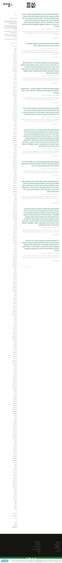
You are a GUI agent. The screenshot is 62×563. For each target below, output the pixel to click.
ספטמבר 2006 (14, 338)
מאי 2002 (15, 444)
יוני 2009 (15, 270)
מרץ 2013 (15, 179)
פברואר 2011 (15, 230)
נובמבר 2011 (15, 211)
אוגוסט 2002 (15, 438)
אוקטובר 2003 (15, 409)
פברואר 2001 (15, 474)
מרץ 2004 (15, 399)
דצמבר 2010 (15, 234)
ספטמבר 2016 (15, 93)
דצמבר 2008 (15, 283)
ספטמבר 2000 (14, 484)
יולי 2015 (15, 122)
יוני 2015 (15, 124)
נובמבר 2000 (15, 480)
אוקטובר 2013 (15, 165)
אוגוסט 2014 (15, 144)
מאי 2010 (15, 248)
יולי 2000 (15, 488)
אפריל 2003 (15, 421)
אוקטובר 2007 (15, 311)
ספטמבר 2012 (15, 191)
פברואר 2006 (15, 352)
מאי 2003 (15, 419)
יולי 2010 (15, 244)
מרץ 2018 (15, 57)
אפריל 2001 (15, 470)
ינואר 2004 (15, 403)
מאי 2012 (15, 199)
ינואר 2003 (15, 427)
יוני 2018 (15, 50)
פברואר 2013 (15, 181)
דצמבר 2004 (15, 380)
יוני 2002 (15, 442)
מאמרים (15, 517)
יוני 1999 (15, 503)
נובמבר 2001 (15, 456)
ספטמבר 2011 (15, 215)
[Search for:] (10, 14)
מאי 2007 (15, 321)
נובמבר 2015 (15, 114)
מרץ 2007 (15, 326)
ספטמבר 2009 (15, 264)
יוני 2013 (15, 173)
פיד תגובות (15, 526)
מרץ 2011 (15, 228)
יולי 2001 (15, 464)
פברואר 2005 (15, 376)
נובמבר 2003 (15, 407)
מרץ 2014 (15, 154)
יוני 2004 (15, 393)
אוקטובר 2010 (15, 238)
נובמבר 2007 (15, 309)
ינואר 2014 (15, 158)
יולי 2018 (15, 48)
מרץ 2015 (15, 130)
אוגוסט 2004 (15, 389)
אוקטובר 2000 (15, 482)
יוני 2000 (15, 491)
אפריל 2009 (15, 275)
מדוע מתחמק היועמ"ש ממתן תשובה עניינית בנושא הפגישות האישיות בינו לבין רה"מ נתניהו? (10, 36)
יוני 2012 (15, 197)
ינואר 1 (16, 509)
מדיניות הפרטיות (39, 561)
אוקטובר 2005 (15, 360)
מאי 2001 (15, 468)
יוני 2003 (15, 417)
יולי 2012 (15, 195)
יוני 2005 (15, 368)
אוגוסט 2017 (15, 71)
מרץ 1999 (15, 507)
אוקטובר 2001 (15, 458)
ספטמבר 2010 (15, 240)
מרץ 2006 (15, 350)
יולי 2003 (15, 415)
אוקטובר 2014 (15, 140)
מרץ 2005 (15, 374)
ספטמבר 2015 (15, 118)
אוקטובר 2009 (15, 262)
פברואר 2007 (15, 328)
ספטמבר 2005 (14, 362)
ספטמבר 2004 (14, 387)
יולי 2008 (15, 293)
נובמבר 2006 (15, 334)
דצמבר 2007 (15, 307)
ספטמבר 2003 (15, 411)
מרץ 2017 (15, 81)
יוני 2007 (15, 319)
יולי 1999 (15, 501)
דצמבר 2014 (15, 136)
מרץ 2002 (15, 448)
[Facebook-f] (9, 4)
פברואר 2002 (15, 450)
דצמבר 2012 (15, 185)
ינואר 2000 (15, 497)
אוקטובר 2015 (15, 116)
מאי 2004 (15, 395)
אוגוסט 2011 (15, 217)
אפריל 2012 (15, 201)
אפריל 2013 (15, 177)
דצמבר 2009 (15, 258)
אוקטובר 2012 (15, 189)
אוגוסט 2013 (15, 169)
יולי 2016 (15, 97)
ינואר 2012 (15, 207)
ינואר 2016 (15, 110)
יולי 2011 (15, 220)
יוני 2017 (15, 75)
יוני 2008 (15, 295)
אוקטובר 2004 (15, 385)
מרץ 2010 (15, 252)
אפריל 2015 (15, 128)
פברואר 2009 (15, 279)
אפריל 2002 (15, 446)
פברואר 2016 (15, 107)
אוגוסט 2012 (15, 193)
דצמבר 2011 (15, 209)
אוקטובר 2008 (15, 287)
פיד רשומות (15, 525)
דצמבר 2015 (15, 112)
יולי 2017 (15, 73)
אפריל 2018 (15, 55)
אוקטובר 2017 (15, 67)
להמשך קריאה (55, 37)
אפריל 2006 (15, 348)
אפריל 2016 (15, 103)
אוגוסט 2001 (15, 462)
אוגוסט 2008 (15, 291)
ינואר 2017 (15, 85)
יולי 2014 (15, 146)
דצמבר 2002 (15, 429)
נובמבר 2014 (15, 138)
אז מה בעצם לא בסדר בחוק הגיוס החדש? (11, 39)
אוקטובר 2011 (15, 213)
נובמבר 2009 (15, 260)
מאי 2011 (15, 224)
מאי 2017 (15, 77)
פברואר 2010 (15, 254)
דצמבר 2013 (15, 160)
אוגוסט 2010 (15, 242)
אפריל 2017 (15, 79)
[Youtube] (7, 4)
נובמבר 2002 (15, 431)
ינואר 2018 (15, 61)
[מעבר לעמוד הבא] (22, 267)
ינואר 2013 (15, 183)
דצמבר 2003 (15, 405)
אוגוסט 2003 (15, 413)
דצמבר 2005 (15, 356)
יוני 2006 (15, 344)
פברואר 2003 (15, 425)
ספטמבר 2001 (15, 460)
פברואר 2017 (15, 83)
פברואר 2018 (15, 59)
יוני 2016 (15, 99)
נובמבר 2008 (15, 285)
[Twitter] (9, 6)
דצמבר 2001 (15, 454)
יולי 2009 (15, 268)
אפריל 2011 (15, 226)
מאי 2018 (15, 52)
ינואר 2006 (15, 354)
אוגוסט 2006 (15, 340)
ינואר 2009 (15, 281)
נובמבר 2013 (15, 162)
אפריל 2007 (15, 323)
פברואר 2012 (15, 205)
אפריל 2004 (15, 397)
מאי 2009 (15, 273)
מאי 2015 (15, 126)
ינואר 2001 (15, 476)
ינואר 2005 (15, 378)
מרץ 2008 (15, 301)
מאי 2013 (15, 175)
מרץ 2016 (15, 105)
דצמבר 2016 (15, 87)
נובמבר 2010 (15, 236)
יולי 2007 (15, 317)
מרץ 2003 (15, 423)
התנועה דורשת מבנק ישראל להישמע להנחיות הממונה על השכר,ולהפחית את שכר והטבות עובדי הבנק (42, 45)
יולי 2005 (15, 366)
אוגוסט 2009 (15, 266)
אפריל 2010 (15, 250)
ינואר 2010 (15, 256)
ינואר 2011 (15, 232)
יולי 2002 (15, 440)
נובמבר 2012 (15, 187)
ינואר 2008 (15, 305)
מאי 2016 (15, 101)
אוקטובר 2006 (15, 336)
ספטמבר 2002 (15, 436)
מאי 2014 (15, 150)
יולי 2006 (15, 342)
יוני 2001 (15, 466)
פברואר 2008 (15, 303)
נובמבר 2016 (15, 89)
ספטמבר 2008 (14, 289)
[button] (11, 5)
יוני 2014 (15, 148)
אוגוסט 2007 (15, 315)
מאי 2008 (15, 297)
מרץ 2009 (15, 277)
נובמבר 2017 (15, 65)
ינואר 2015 (15, 134)
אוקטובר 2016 (15, 91)
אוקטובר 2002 (15, 433)
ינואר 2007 (15, 330)
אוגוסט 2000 (15, 486)
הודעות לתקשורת (49, 48)
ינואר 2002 (15, 452)
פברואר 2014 (15, 156)
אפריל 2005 (15, 372)
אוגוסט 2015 (15, 120)
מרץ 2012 (15, 203)
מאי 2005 (15, 370)
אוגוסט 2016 (15, 95)
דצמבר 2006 (15, 332)
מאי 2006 (15, 346)
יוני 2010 (15, 246)
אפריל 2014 (15, 152)
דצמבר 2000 (15, 478)
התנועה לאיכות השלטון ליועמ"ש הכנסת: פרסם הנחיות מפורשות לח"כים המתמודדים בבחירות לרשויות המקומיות (10, 22)
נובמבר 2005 (15, 358)
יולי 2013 (15, 171)
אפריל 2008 (15, 299)
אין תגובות (43, 48)
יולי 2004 (15, 391)
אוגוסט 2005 (15, 364)
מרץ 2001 (15, 472)
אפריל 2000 (15, 493)
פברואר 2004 (15, 401)
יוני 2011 (15, 222)
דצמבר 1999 (15, 499)
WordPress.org (14, 527)
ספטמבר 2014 (15, 142)
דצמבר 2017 (15, 63)
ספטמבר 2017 (15, 69)
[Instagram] (4, 4)
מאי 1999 (15, 505)
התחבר (16, 523)
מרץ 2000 (15, 495)
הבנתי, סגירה (4, 560)
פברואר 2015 (15, 132)
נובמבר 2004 (15, 383)
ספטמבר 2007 (15, 313)
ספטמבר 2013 (15, 167)
